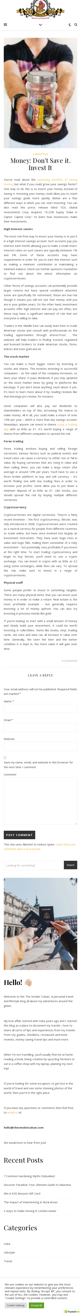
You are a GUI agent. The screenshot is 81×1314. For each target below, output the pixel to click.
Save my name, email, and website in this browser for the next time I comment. (38, 764)
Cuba (7, 1244)
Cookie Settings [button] (16, 1305)
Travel (8, 1261)
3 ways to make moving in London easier (30, 1211)
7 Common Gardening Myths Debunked (29, 1176)
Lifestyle (40, 154)
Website (9, 739)
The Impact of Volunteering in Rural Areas (31, 1202)
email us (12, 1112)
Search (70, 865)
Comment (10, 774)
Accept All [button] (36, 1305)
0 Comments (69, 660)
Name (9, 701)
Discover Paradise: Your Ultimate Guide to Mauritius (37, 1185)
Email (8, 720)
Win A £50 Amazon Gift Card (22, 1193)
